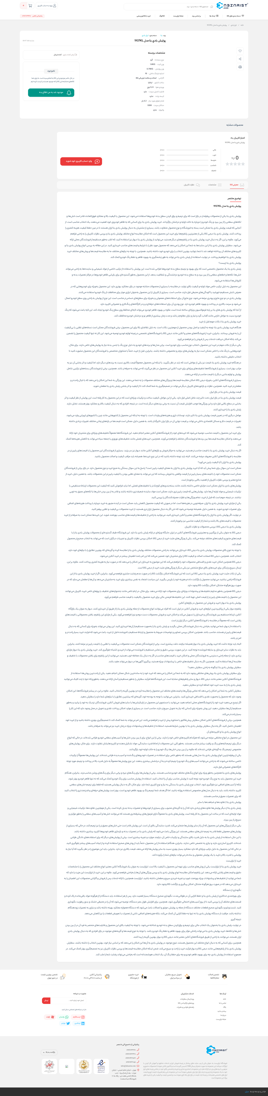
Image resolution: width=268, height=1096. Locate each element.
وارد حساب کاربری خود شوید (79, 161)
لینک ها (213, 16)
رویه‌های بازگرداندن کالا (186, 1003)
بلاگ (224, 1007)
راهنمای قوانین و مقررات (185, 1007)
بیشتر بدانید (221, 1011)
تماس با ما (222, 1003)
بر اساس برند (196, 16)
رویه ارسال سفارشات (187, 999)
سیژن (247, 1091)
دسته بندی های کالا (234, 16)
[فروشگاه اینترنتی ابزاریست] (232, 5)
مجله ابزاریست (178, 16)
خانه (241, 25)
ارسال (46, 1000)
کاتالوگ (162, 16)
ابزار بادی (232, 25)
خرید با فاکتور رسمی (144, 16)
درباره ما (223, 1015)
